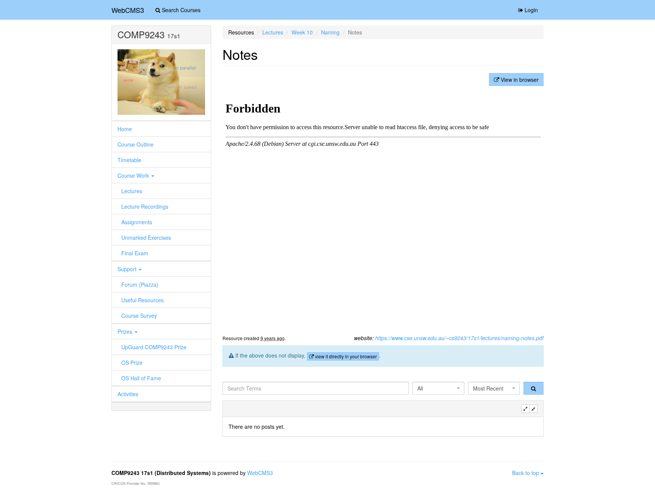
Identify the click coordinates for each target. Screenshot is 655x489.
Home (125, 129)
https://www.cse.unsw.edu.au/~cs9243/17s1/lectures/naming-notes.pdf (459, 338)
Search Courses (180, 10)
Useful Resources (142, 300)
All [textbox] (420, 388)
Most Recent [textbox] (488, 388)
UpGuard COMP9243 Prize (153, 347)
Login (530, 10)
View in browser (519, 79)
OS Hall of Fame (141, 378)
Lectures (131, 191)
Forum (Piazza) (139, 284)
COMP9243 (141, 34)
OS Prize (132, 362)
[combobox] (438, 388)
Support (128, 269)
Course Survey (139, 315)
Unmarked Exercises (146, 237)
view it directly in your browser (345, 356)
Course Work (134, 175)
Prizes (126, 331)
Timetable (129, 160)
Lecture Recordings (144, 206)
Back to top (526, 473)
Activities (128, 394)
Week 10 (302, 32)
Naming (330, 32)
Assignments (136, 222)
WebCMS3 (127, 10)
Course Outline (136, 144)
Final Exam (134, 253)
